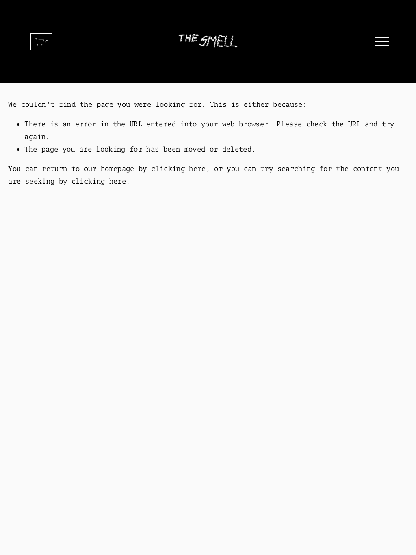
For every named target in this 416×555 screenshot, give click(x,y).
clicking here (178, 168)
